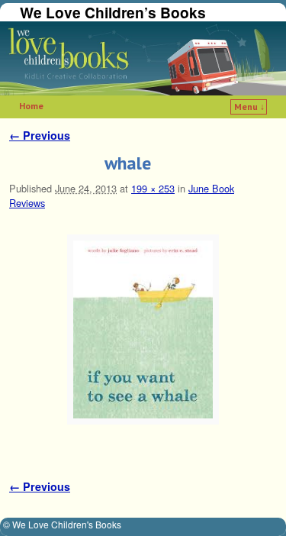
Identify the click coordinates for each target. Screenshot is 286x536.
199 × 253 (153, 188)
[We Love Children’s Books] (143, 58)
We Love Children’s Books (113, 12)
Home (31, 105)
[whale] (143, 329)
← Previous (39, 135)
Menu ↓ (249, 106)
